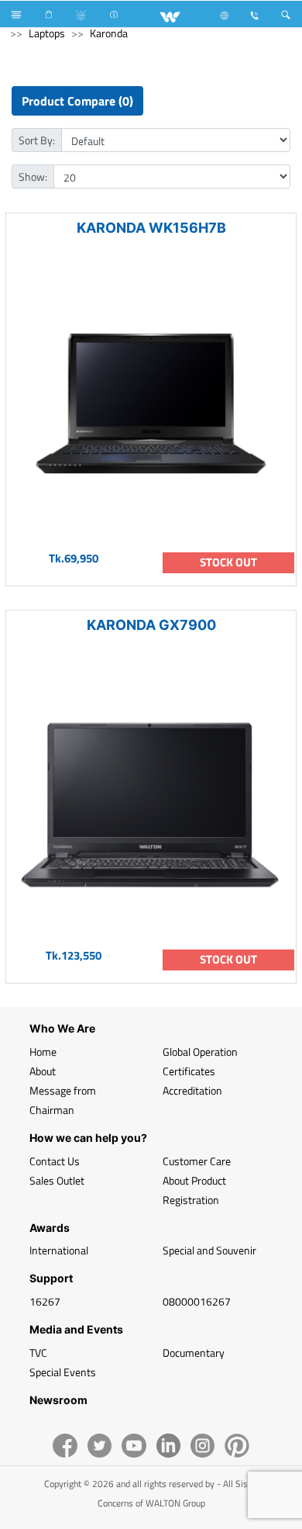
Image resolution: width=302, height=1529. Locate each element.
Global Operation (200, 1051)
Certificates (189, 1071)
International (58, 1250)
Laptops (47, 33)
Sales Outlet (56, 1180)
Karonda (109, 33)
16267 (44, 1301)
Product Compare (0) (77, 101)
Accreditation (192, 1090)
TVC (38, 1352)
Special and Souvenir (209, 1250)
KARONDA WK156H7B (151, 228)
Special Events (62, 1372)
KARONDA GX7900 (151, 625)
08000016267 (197, 1301)
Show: (33, 176)
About (42, 1071)
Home (43, 1051)
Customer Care (197, 1161)
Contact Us (54, 1161)
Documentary (194, 1352)
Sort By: (37, 140)
